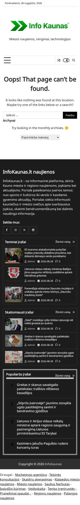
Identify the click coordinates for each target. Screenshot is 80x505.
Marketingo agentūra (31, 475)
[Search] (73, 60)
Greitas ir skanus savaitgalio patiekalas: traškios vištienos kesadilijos (46, 338)
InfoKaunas (53, 464)
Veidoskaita (36, 489)
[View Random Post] (58, 60)
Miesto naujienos (29, 484)
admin (31, 261)
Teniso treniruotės (61, 489)
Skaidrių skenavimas (37, 479)
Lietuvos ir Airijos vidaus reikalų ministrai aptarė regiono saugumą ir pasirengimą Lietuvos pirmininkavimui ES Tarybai (43, 427)
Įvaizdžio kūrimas (13, 489)
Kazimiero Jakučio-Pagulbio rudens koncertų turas (42, 445)
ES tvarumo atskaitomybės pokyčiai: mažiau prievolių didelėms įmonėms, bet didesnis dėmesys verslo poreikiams (47, 253)
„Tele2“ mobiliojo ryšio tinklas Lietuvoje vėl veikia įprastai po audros (48, 321)
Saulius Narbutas (57, 484)
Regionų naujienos (47, 493)
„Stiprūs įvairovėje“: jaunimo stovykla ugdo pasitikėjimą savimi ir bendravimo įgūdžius (49, 354)
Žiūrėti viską (63, 241)
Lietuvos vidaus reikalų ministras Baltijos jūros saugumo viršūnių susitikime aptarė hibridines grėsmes (48, 272)
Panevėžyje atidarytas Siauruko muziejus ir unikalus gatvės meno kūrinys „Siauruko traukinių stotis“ (49, 292)
